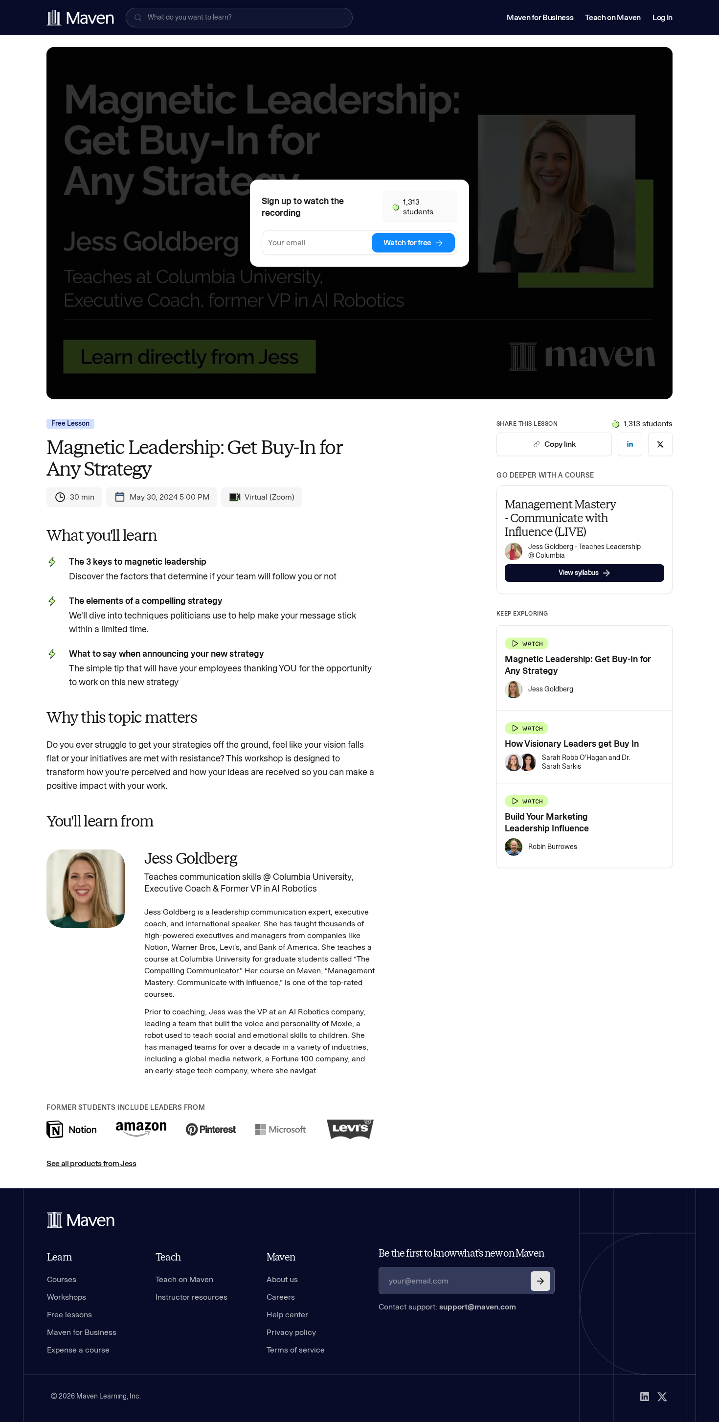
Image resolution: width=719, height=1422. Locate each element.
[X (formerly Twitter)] (662, 1396)
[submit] (540, 1281)
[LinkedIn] (645, 1396)
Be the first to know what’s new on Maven (461, 1253)
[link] (630, 444)
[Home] (80, 1220)
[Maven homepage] (80, 17)
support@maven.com (477, 1306)
